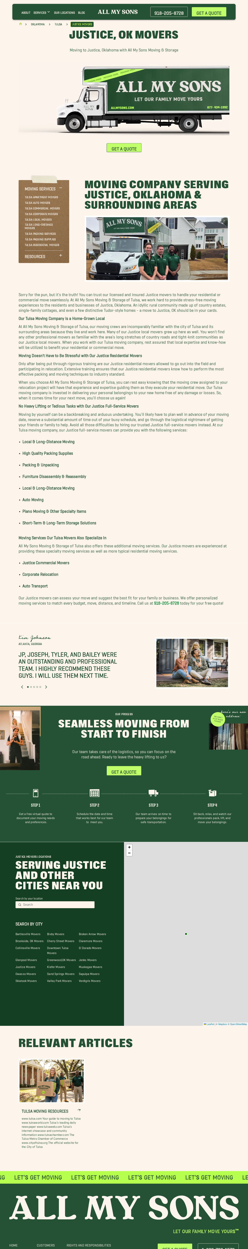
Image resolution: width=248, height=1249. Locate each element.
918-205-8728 (166, 602)
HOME (13, 1244)
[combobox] (57, 904)
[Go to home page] (20, 24)
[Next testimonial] (46, 686)
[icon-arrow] (79, 1110)
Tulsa (58, 24)
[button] (44, 187)
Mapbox (222, 1024)
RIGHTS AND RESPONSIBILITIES (89, 1244)
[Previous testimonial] (22, 686)
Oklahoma (38, 24)
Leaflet (210, 1024)
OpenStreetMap (238, 1024)
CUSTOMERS (46, 1244)
